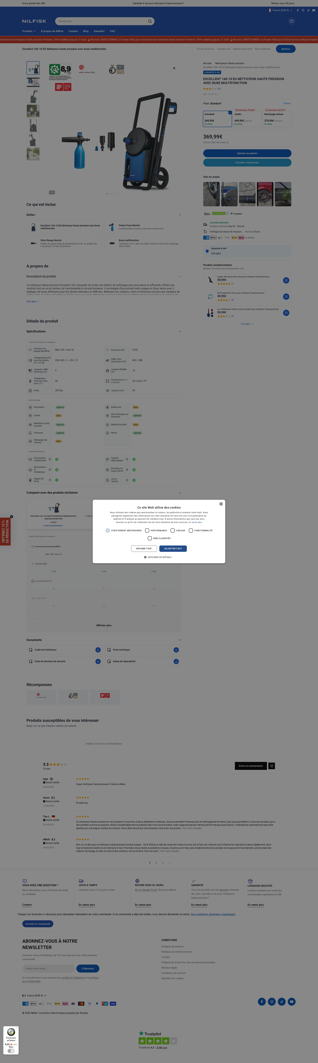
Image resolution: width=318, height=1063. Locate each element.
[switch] (11, 1051)
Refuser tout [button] (144, 548)
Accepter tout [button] (173, 548)
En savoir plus (195, 522)
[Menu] (17, 1028)
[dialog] (159, 531)
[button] (159, 557)
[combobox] (221, 504)
